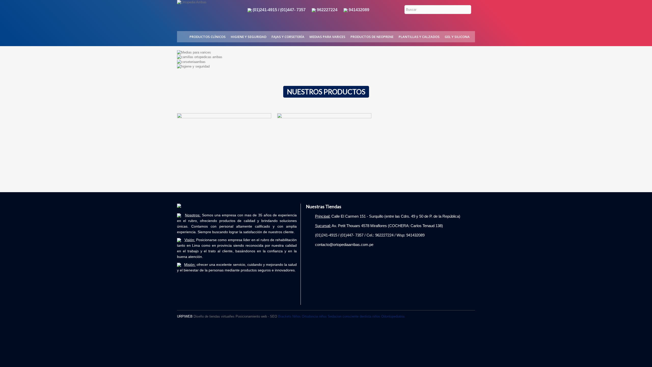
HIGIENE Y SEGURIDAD (248, 36)
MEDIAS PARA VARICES (327, 36)
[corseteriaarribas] (191, 61)
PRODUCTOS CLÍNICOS (207, 36)
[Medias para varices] (194, 52)
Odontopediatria (392, 316)
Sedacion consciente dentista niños (354, 316)
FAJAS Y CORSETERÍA (287, 36)
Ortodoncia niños (314, 316)
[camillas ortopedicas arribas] (199, 57)
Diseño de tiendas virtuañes (214, 316)
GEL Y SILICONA (457, 36)
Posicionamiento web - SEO (256, 316)
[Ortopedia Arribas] (208, 12)
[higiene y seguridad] (193, 66)
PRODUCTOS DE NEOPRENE (371, 36)
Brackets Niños (289, 316)
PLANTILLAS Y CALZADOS (419, 36)
